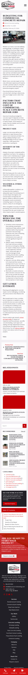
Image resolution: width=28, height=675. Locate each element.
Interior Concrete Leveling (13, 480)
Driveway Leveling (14, 625)
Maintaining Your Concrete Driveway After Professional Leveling (16, 437)
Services (14, 599)
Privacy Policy (7, 667)
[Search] (25, 426)
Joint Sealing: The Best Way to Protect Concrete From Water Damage (17, 462)
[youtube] (9, 594)
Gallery (14, 616)
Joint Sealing (9, 482)
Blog (14, 652)
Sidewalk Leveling (14, 628)
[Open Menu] (25, 5)
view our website (19, 328)
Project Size (8, 520)
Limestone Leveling (14, 638)
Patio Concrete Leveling (14, 630)
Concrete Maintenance (12, 476)
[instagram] (7, 594)
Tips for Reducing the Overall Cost (13, 526)
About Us (14, 644)
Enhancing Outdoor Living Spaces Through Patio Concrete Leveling (17, 445)
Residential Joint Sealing (14, 602)
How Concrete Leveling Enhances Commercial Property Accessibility (11, 388)
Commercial (9, 474)
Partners (14, 647)
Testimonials (14, 619)
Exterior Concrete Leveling (13, 478)
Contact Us (14, 659)
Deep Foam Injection (14, 607)
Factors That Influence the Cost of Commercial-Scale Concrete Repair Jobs (13, 516)
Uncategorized (10, 487)
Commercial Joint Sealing (14, 604)
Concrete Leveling (14, 622)
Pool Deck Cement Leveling (14, 633)
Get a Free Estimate (9, 529)
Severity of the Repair (11, 522)
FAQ (14, 650)
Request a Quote (14, 662)
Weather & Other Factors (12, 524)
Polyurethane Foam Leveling (14, 636)
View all (23, 431)
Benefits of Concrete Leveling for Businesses (14, 413)
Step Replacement (14, 610)
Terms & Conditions (19, 667)
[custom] (12, 594)
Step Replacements (11, 485)
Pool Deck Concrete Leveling (14, 483)
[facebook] (4, 594)
